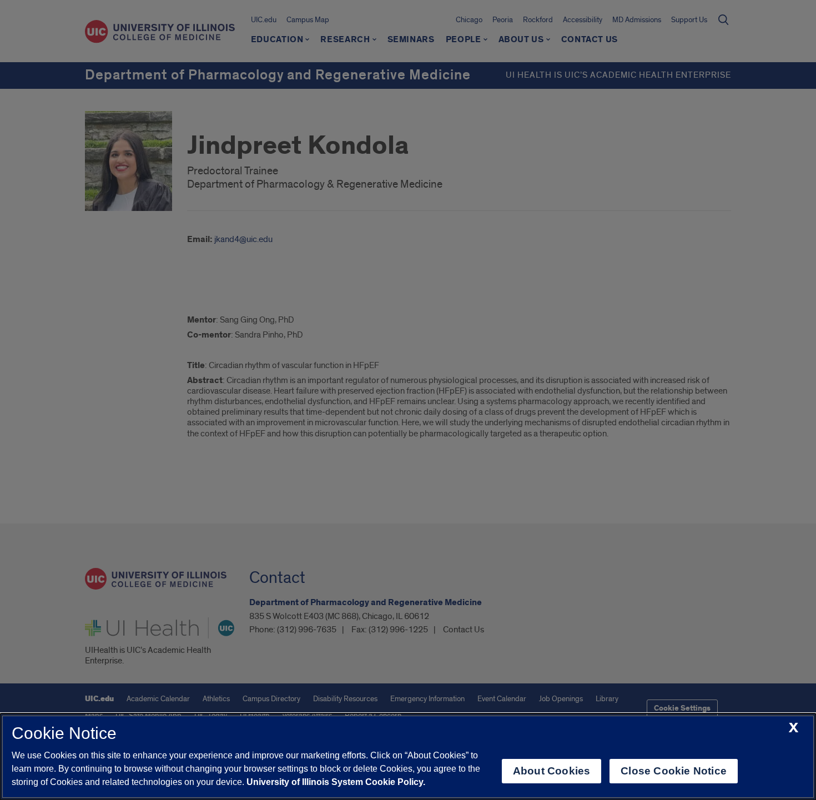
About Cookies (551, 771)
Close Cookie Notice (674, 771)
